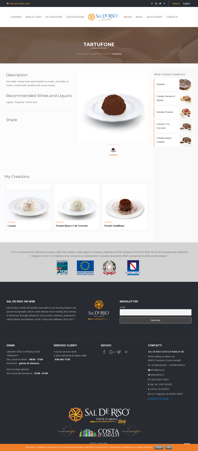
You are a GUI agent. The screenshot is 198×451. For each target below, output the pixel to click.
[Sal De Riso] (102, 17)
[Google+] (156, 3)
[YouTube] (164, 3)
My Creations (92, 53)
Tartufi (105, 53)
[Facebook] (152, 3)
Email (122, 307)
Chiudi (159, 447)
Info (168, 447)
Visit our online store (19, 3)
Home (79, 53)
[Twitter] (160, 3)
